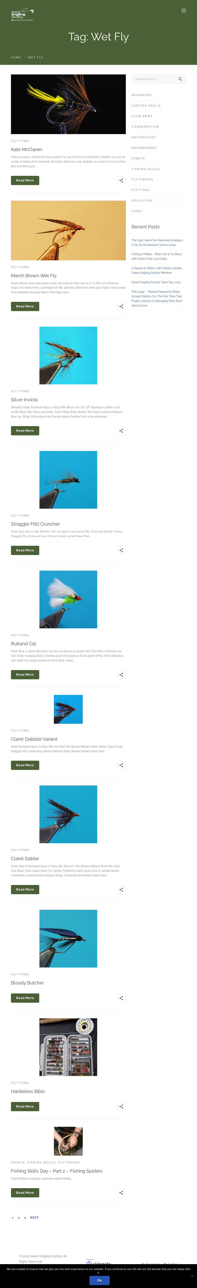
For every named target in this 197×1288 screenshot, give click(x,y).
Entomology (158, 137)
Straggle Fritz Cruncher (35, 524)
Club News (158, 116)
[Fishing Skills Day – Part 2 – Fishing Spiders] (68, 1128)
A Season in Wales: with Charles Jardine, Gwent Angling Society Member (157, 270)
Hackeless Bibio (28, 1091)
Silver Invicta (24, 399)
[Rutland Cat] (68, 572)
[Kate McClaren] (68, 76)
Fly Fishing (69, 1162)
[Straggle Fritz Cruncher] (68, 453)
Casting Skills (158, 105)
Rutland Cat (23, 643)
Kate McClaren (26, 149)
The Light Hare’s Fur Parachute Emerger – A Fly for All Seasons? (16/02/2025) (158, 242)
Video (158, 211)
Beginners (158, 95)
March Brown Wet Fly (34, 275)
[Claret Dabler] (68, 787)
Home (16, 57)
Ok (99, 1280)
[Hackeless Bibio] (68, 1020)
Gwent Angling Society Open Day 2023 (156, 282)
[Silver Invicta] (68, 328)
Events (18, 1162)
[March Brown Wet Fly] (68, 202)
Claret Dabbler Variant (34, 739)
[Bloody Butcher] (68, 911)
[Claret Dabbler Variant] (68, 697)
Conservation (158, 126)
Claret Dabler (25, 858)
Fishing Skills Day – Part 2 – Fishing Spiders (57, 1171)
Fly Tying (20, 141)
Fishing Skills (41, 1162)
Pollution (158, 200)
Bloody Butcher (27, 983)
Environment (158, 147)
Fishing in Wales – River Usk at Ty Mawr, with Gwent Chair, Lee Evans (157, 256)
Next (34, 1217)
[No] (192, 1276)
